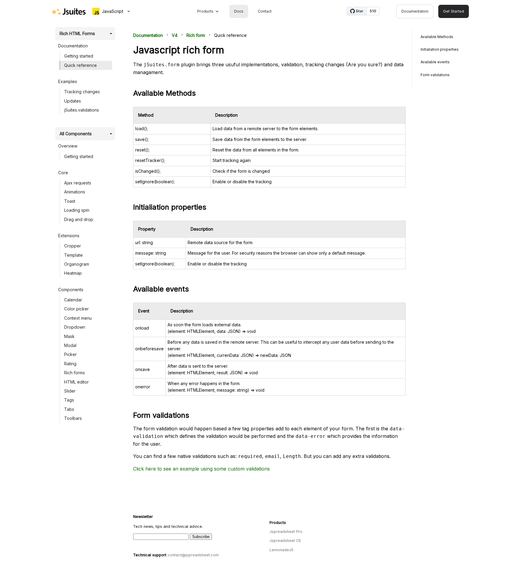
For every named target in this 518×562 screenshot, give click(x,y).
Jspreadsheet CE (285, 540)
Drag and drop (78, 219)
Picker (70, 354)
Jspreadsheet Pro (285, 531)
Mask (69, 336)
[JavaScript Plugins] (69, 11)
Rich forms (74, 372)
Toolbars (73, 418)
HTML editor (76, 381)
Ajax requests (77, 182)
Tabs (69, 409)
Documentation (414, 11)
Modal (70, 345)
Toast (69, 201)
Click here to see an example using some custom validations (201, 469)
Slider (70, 390)
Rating (70, 363)
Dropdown (74, 327)
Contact (265, 11)
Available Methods (437, 36)
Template (73, 255)
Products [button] (205, 11)
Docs (238, 11)
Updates (72, 100)
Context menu (78, 318)
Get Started (453, 11)
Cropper (72, 245)
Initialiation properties (440, 49)
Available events (435, 62)
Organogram (76, 264)
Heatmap (73, 273)
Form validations (435, 75)
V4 (174, 35)
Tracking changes (82, 91)
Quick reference (80, 65)
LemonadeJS (281, 550)
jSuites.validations (81, 109)
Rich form (195, 35)
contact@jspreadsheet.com (193, 555)
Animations (74, 191)
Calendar (73, 299)
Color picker (76, 308)
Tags (69, 399)
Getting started (78, 55)
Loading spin (76, 210)
